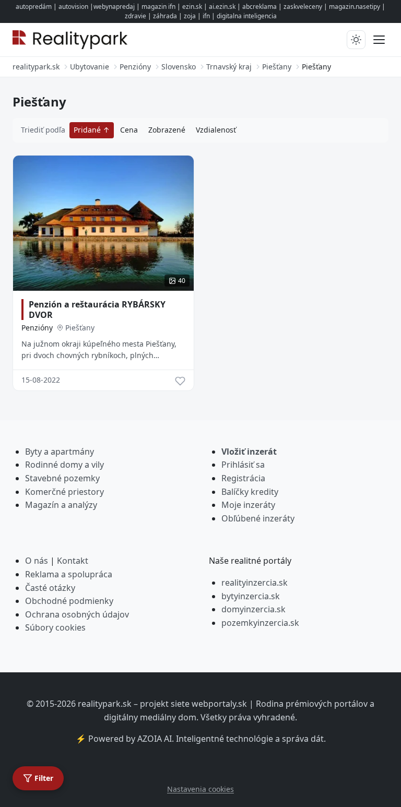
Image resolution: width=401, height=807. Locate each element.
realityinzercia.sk (254, 582)
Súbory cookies (55, 627)
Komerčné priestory (64, 491)
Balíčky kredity (249, 491)
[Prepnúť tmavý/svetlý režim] (356, 39)
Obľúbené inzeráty (257, 518)
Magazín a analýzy (61, 505)
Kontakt (72, 560)
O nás (36, 560)
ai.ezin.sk (222, 6)
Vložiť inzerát (249, 451)
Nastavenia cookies (200, 789)
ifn (206, 15)
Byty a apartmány (59, 451)
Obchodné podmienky (69, 601)
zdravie (135, 15)
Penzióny (37, 328)
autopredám (34, 6)
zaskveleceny (303, 6)
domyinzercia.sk (253, 609)
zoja (190, 15)
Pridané (88, 130)
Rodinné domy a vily (64, 464)
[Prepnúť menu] (379, 39)
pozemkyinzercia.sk (260, 622)
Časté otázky (50, 588)
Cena (129, 130)
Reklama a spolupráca (68, 574)
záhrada (165, 15)
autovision (73, 6)
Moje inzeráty (248, 505)
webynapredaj (114, 6)
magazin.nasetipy (354, 6)
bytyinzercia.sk (250, 596)
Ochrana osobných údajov (77, 614)
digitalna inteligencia (247, 15)
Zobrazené (166, 130)
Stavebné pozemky (62, 478)
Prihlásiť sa (243, 464)
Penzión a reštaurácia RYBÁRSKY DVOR (97, 310)
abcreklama (259, 6)
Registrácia (243, 478)
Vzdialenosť (216, 130)
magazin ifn (158, 6)
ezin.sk (192, 6)
